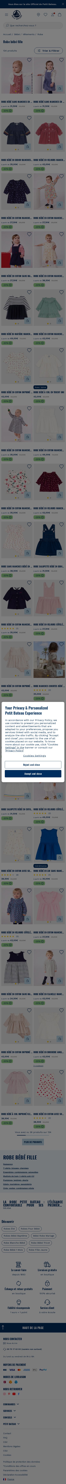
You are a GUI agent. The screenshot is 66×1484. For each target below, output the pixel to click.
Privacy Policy (14, 750)
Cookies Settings (34, 755)
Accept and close (33, 773)
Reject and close (31, 764)
